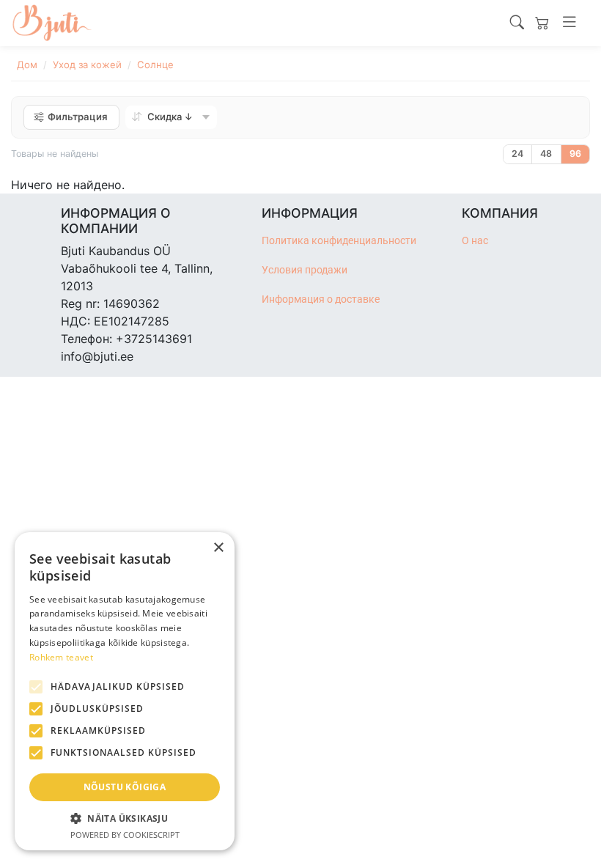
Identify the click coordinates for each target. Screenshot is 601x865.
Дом (27, 64)
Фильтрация (78, 116)
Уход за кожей (87, 64)
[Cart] (542, 23)
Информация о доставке (321, 299)
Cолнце (155, 64)
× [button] (218, 547)
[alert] (125, 691)
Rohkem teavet (61, 657)
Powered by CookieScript (125, 834)
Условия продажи (304, 270)
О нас (475, 241)
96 (575, 153)
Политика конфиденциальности (339, 241)
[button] (124, 818)
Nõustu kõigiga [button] (125, 787)
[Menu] (569, 22)
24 (517, 153)
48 (546, 153)
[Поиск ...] (517, 22)
